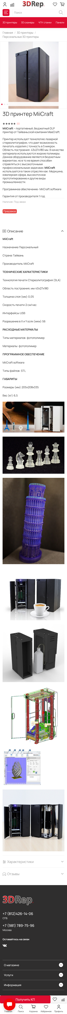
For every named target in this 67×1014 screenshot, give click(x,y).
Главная (8, 32)
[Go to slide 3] (7, 104)
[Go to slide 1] (2, 104)
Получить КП (25, 999)
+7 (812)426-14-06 (18, 913)
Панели (60, 22)
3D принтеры (10, 22)
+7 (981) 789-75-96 (18, 925)
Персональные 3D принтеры (21, 37)
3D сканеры (27, 22)
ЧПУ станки (45, 22)
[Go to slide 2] (4, 104)
